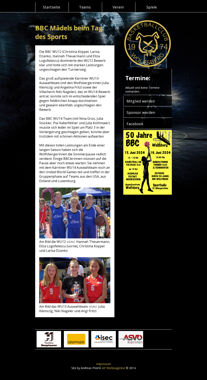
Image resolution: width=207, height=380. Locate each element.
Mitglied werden (141, 101)
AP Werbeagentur (113, 368)
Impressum (103, 364)
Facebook (135, 123)
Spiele (151, 7)
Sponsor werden (141, 112)
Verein (118, 7)
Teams (85, 7)
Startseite (51, 7)
